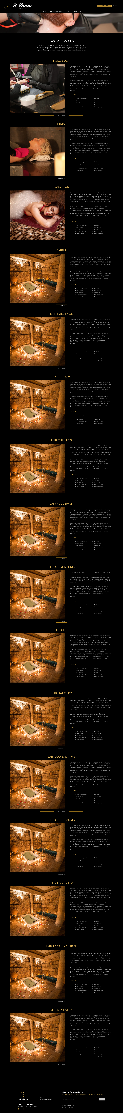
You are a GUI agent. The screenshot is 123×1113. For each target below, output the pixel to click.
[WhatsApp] (24, 1109)
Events (69, 11)
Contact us (77, 11)
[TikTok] (21, 1109)
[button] (61, 115)
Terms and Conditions (46, 1099)
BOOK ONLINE (104, 5)
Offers (115, 5)
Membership (54, 11)
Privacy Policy (44, 1101)
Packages (62, 11)
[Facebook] (18, 1109)
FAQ (41, 1097)
